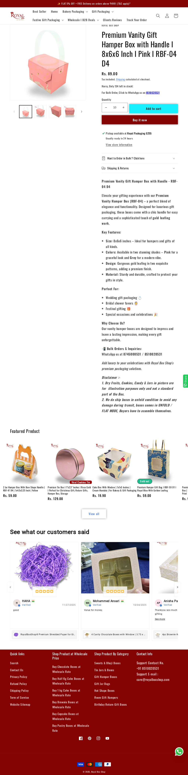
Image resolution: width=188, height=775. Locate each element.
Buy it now (140, 120)
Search (14, 663)
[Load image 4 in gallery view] (69, 111)
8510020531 (153, 92)
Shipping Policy (19, 690)
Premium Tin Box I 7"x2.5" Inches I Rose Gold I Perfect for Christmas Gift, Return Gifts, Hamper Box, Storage (69, 490)
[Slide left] (14, 111)
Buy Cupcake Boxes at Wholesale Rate (65, 716)
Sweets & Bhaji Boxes (107, 663)
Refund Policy (18, 684)
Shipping (120, 79)
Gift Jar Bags (102, 684)
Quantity (106, 99)
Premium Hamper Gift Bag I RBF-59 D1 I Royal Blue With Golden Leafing (156, 489)
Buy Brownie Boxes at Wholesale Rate (65, 704)
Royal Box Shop (98, 771)
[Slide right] (81, 111)
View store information (119, 145)
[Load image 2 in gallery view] (40, 111)
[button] (74, 11)
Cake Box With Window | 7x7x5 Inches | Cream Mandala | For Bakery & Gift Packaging (115, 489)
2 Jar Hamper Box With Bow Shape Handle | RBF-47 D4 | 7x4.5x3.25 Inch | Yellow (24, 489)
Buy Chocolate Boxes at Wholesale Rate (66, 669)
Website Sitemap (20, 704)
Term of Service (19, 697)
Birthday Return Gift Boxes (110, 704)
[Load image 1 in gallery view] (25, 111)
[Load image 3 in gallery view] (55, 111)
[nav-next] (177, 587)
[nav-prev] (10, 587)
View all (94, 513)
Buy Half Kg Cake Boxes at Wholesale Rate (68, 680)
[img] (44, 592)
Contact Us (16, 670)
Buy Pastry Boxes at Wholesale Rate (70, 727)
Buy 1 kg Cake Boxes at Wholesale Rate (66, 692)
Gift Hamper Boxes (105, 677)
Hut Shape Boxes (104, 690)
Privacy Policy (18, 677)
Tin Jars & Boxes (104, 670)
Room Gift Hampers (106, 697)
